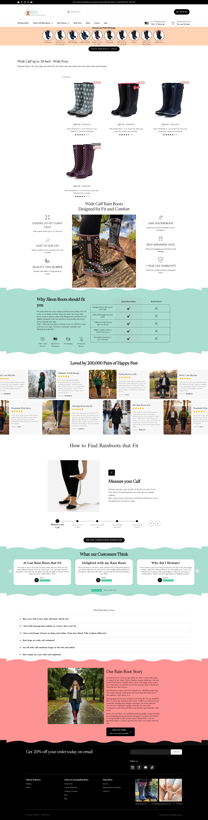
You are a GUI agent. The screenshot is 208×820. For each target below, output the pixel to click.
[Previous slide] (10, 571)
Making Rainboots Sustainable (112, 788)
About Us (106, 784)
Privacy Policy (46, 815)
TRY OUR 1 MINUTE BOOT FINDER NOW (104, 540)
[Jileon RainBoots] (34, 11)
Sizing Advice (68, 784)
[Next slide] (197, 571)
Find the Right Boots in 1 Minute (104, 49)
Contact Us (106, 791)
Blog (65, 799)
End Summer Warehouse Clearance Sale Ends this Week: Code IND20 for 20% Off (104, 2)
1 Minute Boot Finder (70, 788)
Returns (28, 788)
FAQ (65, 795)
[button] (104, 619)
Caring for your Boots (70, 791)
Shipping (28, 784)
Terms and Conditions (32, 815)
